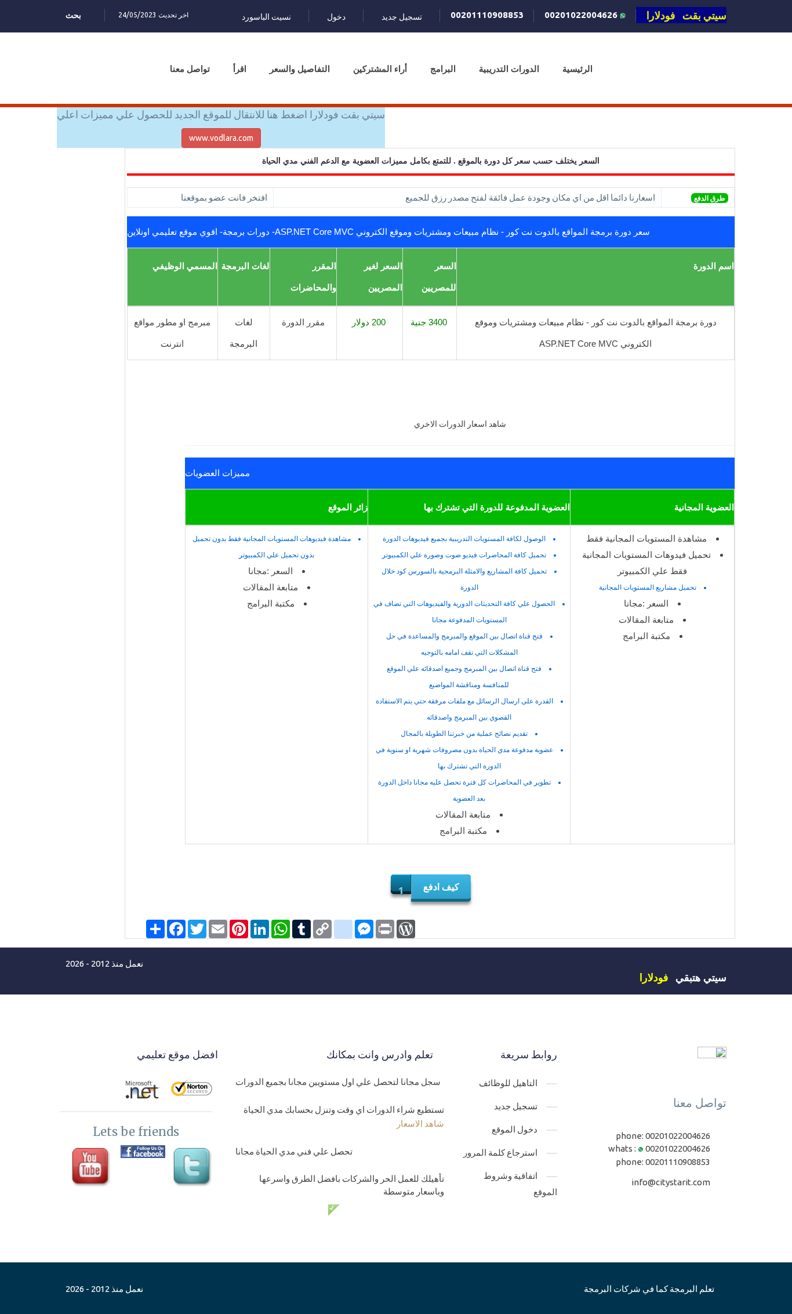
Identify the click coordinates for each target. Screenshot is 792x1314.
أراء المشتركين (380, 69)
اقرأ (239, 69)
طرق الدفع (709, 198)
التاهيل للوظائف (508, 1083)
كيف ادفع (441, 886)
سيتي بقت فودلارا (686, 15)
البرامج (443, 69)
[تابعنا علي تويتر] (193, 1167)
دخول (336, 16)
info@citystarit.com (670, 1182)
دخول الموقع (514, 1129)
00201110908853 (487, 15)
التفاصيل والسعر (300, 69)
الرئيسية (577, 69)
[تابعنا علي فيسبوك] (143, 1151)
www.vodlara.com (221, 138)
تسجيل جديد (402, 16)
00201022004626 (582, 15)
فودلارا (654, 977)
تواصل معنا (190, 69)
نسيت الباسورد (266, 16)
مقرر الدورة (303, 322)
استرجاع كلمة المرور (500, 1152)
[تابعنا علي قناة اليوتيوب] (92, 1167)
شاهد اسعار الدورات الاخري (460, 424)
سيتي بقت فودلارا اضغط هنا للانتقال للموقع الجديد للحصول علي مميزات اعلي (221, 114)
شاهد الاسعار (420, 1123)
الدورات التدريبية (509, 69)
